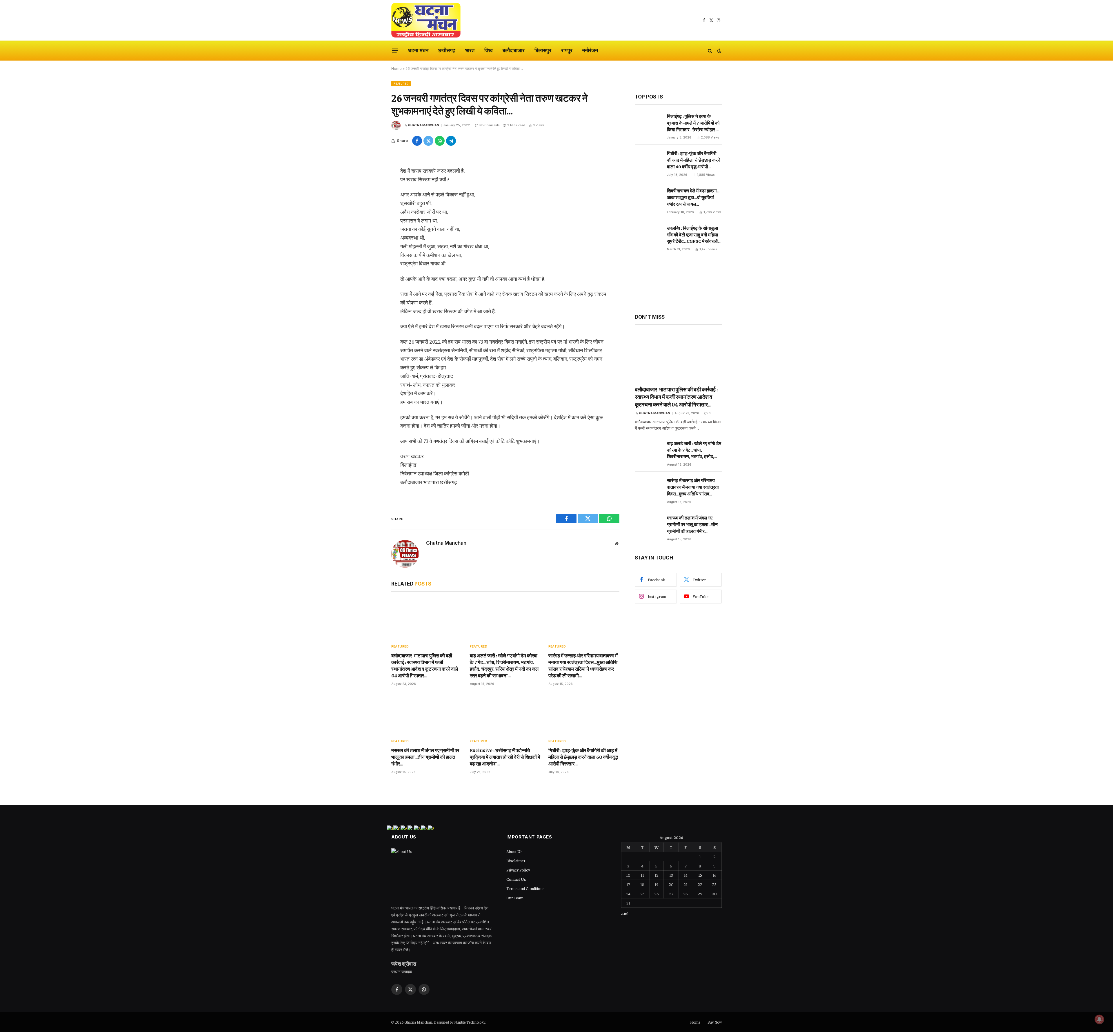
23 (714, 884)
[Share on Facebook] (417, 141)
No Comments (489, 125)
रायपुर (566, 50)
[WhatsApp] (371, 204)
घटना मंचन (418, 50)
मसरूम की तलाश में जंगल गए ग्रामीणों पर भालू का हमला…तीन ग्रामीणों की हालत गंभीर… (425, 757)
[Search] (710, 50)
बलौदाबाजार (514, 50)
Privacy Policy (518, 869)
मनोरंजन (590, 50)
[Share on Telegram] (451, 141)
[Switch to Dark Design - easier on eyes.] (719, 50)
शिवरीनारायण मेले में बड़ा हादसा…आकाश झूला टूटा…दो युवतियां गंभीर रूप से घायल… (693, 197)
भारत (469, 50)
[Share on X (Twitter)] (428, 141)
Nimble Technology (469, 1022)
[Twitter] (371, 189)
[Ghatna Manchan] (426, 20)
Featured (401, 83)
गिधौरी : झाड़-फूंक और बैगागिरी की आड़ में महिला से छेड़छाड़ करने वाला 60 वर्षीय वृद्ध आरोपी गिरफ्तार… (583, 757)
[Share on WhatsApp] (440, 141)
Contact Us (516, 879)
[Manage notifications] (1099, 1019)
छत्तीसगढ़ (446, 50)
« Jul (624, 913)
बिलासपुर (542, 50)
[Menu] (395, 50)
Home (396, 68)
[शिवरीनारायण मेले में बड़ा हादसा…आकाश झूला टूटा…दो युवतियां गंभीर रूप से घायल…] (648, 200)
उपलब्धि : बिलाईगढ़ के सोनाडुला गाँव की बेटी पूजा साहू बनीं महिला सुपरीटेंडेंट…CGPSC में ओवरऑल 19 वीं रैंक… (694, 235)
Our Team (514, 897)
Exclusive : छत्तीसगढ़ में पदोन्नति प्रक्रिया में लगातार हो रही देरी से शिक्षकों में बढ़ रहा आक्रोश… (505, 757)
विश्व (488, 50)
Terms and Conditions (525, 888)
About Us (514, 851)
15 (700, 875)
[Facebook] (371, 174)
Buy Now (715, 1022)
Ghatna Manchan (423, 125)
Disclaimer (515, 860)
